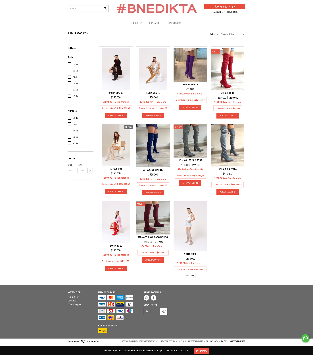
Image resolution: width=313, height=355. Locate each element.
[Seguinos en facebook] (153, 298)
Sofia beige (116, 168)
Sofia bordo (227, 93)
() (226, 6)
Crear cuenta (217, 11)
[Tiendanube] (83, 342)
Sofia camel (153, 92)
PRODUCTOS (136, 23)
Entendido (201, 350)
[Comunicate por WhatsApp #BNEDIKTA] (305, 338)
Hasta (80, 165)
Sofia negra (115, 92)
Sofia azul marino (153, 170)
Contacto (154, 23)
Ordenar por (214, 34)
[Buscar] (105, 8)
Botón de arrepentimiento (233, 341)
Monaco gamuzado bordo (153, 237)
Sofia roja (116, 245)
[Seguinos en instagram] (146, 298)
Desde (70, 165)
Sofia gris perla (227, 169)
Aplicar (90, 170)
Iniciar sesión (232, 11)
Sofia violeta (190, 84)
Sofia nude (190, 254)
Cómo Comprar (174, 23)
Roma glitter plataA (190, 160)
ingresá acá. (213, 341)
